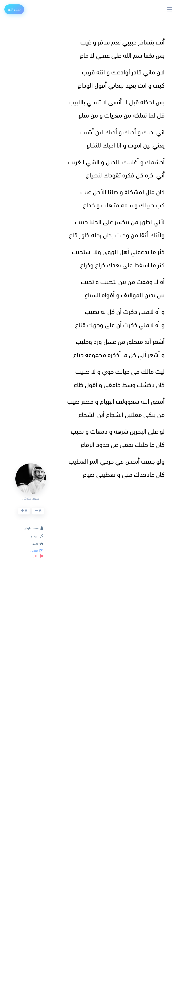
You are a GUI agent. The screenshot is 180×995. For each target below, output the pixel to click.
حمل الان (14, 9)
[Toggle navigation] (170, 9)
